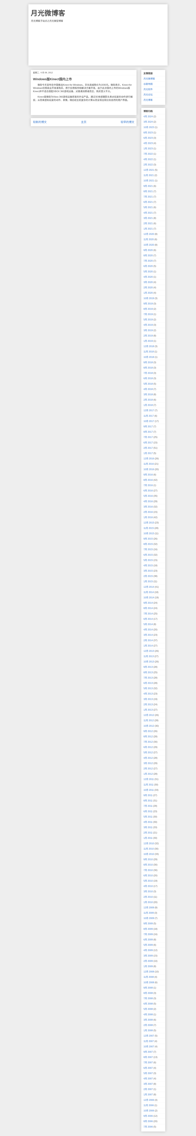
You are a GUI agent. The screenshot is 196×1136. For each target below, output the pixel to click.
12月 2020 (148, 234)
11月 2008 (148, 977)
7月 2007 (148, 1062)
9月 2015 (148, 539)
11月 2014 (148, 592)
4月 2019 (148, 325)
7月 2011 (148, 806)
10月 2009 (148, 918)
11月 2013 (148, 656)
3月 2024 (148, 122)
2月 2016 (148, 512)
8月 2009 (148, 929)
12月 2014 (148, 587)
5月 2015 (148, 560)
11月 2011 (148, 784)
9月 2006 (148, 1116)
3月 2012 (148, 763)
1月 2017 (148, 453)
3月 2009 (148, 955)
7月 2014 (148, 613)
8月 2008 (148, 993)
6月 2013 (148, 683)
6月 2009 (148, 939)
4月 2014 (148, 629)
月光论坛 (148, 94)
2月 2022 (148, 164)
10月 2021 (148, 180)
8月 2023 (148, 132)
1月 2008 (148, 1030)
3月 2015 (148, 571)
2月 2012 (148, 768)
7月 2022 (148, 154)
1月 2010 (148, 902)
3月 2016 (148, 506)
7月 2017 (148, 437)
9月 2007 (148, 1052)
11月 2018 (148, 351)
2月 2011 (148, 832)
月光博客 (148, 100)
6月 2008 (148, 1003)
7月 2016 (148, 485)
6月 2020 (148, 266)
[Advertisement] (98, 44)
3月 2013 (148, 699)
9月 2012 (148, 731)
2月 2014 (148, 640)
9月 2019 (148, 303)
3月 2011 (148, 827)
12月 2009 (148, 907)
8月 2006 (148, 1121)
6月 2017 (148, 442)
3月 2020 (148, 282)
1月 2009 (148, 966)
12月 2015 (148, 522)
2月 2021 (148, 223)
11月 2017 (148, 416)
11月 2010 (148, 849)
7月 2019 (148, 314)
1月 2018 (148, 405)
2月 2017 (148, 448)
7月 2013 (148, 678)
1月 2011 (148, 838)
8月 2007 (148, 1057)
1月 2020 (148, 293)
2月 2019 (148, 335)
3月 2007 (148, 1084)
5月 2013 (148, 688)
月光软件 (148, 89)
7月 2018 (148, 373)
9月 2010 (148, 859)
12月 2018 (148, 346)
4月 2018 (148, 389)
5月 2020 (148, 271)
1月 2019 (148, 341)
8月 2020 (148, 255)
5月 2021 (148, 207)
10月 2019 (148, 298)
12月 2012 (148, 715)
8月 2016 (148, 480)
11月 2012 (148, 720)
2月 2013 (148, 704)
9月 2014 (148, 603)
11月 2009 (148, 913)
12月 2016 (148, 458)
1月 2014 (148, 645)
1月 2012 (148, 774)
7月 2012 (148, 742)
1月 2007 (148, 1094)
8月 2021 (148, 191)
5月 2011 (148, 816)
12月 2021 (148, 170)
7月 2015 (148, 549)
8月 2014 (148, 608)
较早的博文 (127, 122)
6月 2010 (148, 875)
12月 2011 (148, 779)
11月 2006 (148, 1105)
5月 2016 (148, 496)
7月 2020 (148, 261)
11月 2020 (148, 239)
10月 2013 (148, 661)
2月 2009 (148, 961)
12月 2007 (148, 1036)
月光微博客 (48, 13)
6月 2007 (148, 1068)
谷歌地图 (148, 84)
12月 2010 (148, 843)
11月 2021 (148, 175)
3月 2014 (148, 635)
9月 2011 (148, 795)
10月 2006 (148, 1110)
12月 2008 (148, 971)
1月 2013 (148, 710)
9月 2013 (148, 667)
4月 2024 (148, 116)
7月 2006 (148, 1127)
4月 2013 (148, 693)
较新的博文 (40, 122)
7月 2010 (148, 870)
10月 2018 (148, 357)
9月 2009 (148, 923)
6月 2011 (148, 811)
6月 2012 (148, 747)
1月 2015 (148, 581)
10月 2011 (148, 790)
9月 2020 (148, 250)
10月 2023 (148, 127)
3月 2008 (148, 1020)
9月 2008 (148, 988)
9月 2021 (148, 186)
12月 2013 (148, 651)
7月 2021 (148, 196)
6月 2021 (148, 202)
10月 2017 (148, 421)
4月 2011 (148, 822)
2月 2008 (148, 1025)
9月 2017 (148, 426)
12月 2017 (148, 410)
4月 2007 (148, 1078)
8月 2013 (148, 672)
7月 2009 (148, 934)
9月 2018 (148, 362)
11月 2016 (148, 464)
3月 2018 (148, 394)
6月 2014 (148, 619)
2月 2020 (148, 287)
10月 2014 (148, 597)
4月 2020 (148, 277)
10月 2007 (148, 1046)
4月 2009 (148, 950)
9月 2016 (148, 474)
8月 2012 (148, 736)
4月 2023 (148, 143)
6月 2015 (148, 555)
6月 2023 (148, 138)
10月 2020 (148, 245)
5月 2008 (148, 1009)
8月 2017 (148, 432)
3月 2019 (148, 330)
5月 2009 (148, 945)
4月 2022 (148, 159)
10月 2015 (148, 533)
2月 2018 (148, 400)
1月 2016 (148, 517)
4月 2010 (148, 886)
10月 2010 (148, 854)
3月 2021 (148, 218)
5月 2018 (148, 384)
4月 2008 (148, 1014)
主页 (83, 122)
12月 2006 (148, 1100)
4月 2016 (148, 501)
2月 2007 (148, 1089)
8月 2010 (148, 864)
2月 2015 (148, 576)
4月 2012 (148, 758)
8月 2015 (148, 544)
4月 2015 (148, 565)
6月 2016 (148, 490)
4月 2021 (148, 213)
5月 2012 (148, 752)
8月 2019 (148, 309)
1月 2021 (148, 229)
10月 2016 (148, 469)
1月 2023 (148, 148)
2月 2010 (148, 897)
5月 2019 (148, 319)
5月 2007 (148, 1073)
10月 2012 (148, 726)
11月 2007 (148, 1041)
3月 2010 (148, 891)
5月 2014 (148, 624)
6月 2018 (148, 378)
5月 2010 (148, 881)
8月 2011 (148, 800)
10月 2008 (148, 982)
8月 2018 (148, 367)
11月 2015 (148, 528)
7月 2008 (148, 998)
